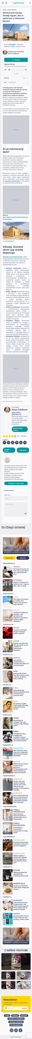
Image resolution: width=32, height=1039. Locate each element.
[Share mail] (25, 442)
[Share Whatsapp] (8, 442)
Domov (4, 9)
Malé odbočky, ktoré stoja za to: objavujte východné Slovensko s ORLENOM (20, 753)
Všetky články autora (17, 429)
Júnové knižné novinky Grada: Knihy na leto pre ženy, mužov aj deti (21, 917)
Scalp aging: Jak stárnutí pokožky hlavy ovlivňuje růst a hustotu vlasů (21, 692)
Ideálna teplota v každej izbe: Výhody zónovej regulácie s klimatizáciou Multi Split (20, 859)
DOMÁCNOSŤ (17, 779)
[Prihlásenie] (2, 3)
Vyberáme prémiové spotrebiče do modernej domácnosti (20, 874)
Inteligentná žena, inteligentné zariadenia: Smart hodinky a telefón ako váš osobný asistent (20, 737)
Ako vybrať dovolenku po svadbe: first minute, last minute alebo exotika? (20, 601)
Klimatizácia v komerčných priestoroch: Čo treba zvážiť (20, 830)
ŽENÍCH (15, 597)
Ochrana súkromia (16, 1022)
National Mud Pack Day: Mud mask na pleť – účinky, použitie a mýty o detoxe (21, 676)
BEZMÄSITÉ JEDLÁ (19, 883)
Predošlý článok (7, 450)
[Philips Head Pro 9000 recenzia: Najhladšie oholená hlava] (24, 975)
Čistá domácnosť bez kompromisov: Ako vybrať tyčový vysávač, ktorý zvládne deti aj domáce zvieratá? (21, 906)
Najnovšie (23, 558)
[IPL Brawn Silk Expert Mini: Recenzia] (24, 985)
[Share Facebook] (4, 442)
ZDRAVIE (16, 628)
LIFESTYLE (16, 567)
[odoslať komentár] (25, 513)
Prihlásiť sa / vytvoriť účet (16, 483)
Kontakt (15, 1015)
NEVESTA (16, 610)
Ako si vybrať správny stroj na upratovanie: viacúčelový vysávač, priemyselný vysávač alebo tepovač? (20, 798)
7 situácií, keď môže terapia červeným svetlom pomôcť (20, 631)
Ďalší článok (23, 450)
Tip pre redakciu (16, 1025)
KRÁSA (15, 671)
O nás (7, 1015)
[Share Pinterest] (16, 442)
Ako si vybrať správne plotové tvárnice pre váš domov (15, 218)
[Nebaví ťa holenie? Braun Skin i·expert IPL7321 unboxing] (8, 985)
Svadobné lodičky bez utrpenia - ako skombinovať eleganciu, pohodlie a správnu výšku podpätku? (20, 617)
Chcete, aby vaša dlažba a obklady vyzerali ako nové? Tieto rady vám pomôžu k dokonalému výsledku (21, 785)
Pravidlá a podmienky (16, 1019)
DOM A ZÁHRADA (11, 9)
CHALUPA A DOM (19, 840)
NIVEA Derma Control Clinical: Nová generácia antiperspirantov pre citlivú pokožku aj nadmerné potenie (20, 768)
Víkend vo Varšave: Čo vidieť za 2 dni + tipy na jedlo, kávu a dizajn (21, 584)
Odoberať (24, 1008)
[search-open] (6, 3)
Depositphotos (10, 241)
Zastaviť (16, 73)
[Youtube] (16, 1030)
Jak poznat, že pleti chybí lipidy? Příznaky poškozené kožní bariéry (20, 706)
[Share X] (12, 442)
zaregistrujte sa (17, 475)
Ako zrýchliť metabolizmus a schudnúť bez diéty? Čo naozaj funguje (21, 662)
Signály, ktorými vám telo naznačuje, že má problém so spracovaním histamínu (20, 646)
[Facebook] (20, 1030)
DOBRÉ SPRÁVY (18, 748)
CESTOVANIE (17, 580)
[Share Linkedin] (21, 442)
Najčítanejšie (9, 558)
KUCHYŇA (16, 870)
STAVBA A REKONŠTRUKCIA (19, 811)
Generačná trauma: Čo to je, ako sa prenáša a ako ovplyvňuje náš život (21, 571)
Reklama (24, 1015)
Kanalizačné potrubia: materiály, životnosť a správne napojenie (20, 844)
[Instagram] (11, 1030)
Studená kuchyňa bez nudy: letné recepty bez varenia (21, 887)
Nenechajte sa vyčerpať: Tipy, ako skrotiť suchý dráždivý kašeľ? (20, 722)
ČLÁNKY (16, 718)
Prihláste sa (8, 465)
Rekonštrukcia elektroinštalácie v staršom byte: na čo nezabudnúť (20, 816)
